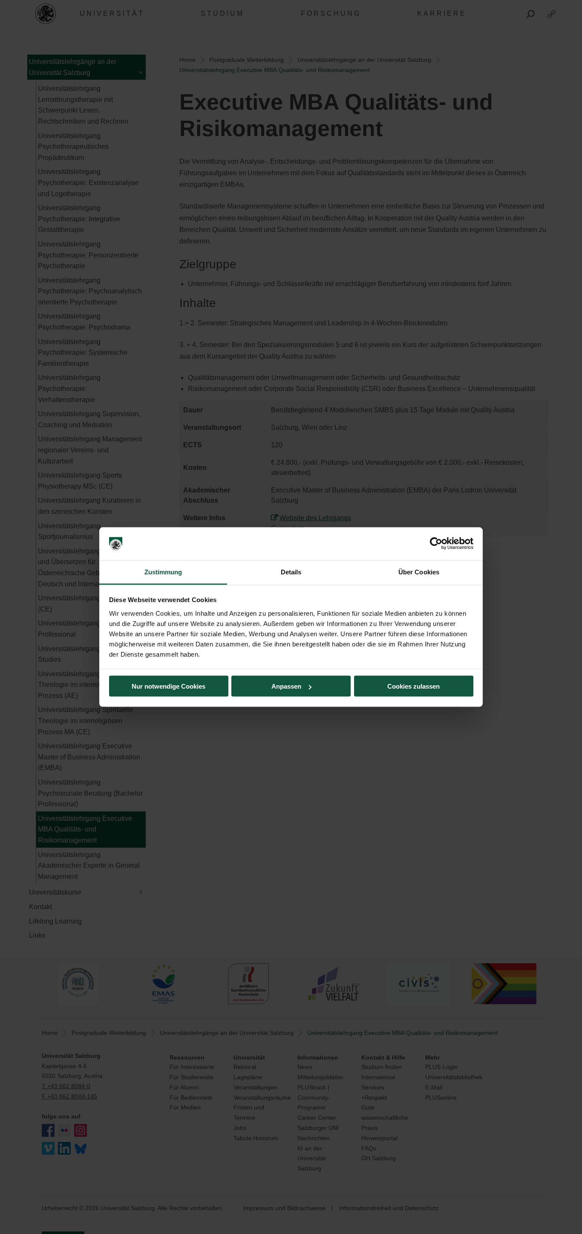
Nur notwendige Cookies (168, 686)
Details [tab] (291, 571)
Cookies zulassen (413, 686)
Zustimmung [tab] (163, 571)
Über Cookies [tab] (418, 571)
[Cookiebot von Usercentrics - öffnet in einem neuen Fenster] (436, 543)
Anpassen (286, 686)
